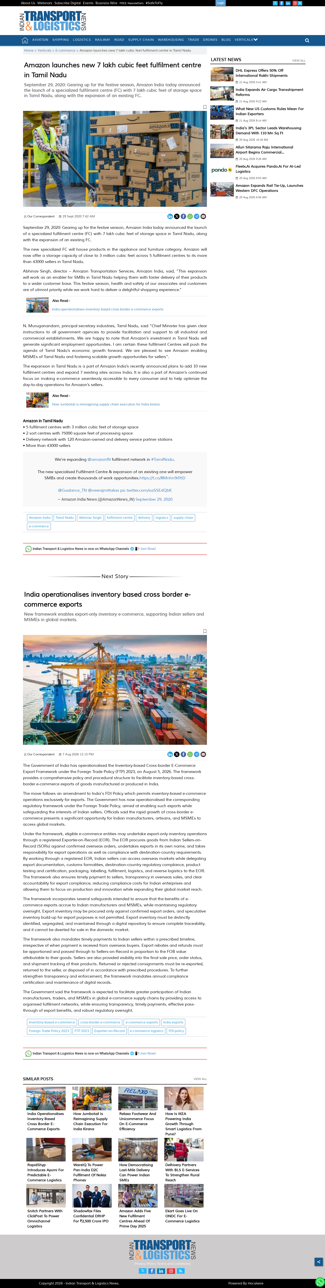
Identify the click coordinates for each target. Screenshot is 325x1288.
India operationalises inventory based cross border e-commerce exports (107, 309)
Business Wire (106, 3)
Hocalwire (256, 1283)
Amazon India (39, 518)
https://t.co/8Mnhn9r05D (162, 478)
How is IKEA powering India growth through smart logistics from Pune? (183, 1124)
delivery (144, 518)
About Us (28, 3)
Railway (102, 40)
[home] (25, 40)
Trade (193, 40)
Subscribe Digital (67, 3)
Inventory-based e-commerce (52, 1022)
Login (220, 3)
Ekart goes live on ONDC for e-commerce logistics (182, 1216)
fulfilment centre (120, 518)
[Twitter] (177, 216)
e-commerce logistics (146, 1031)
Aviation (40, 40)
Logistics (82, 40)
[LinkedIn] (170, 216)
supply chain (183, 518)
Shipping (60, 40)
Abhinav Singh (90, 518)
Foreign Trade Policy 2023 (49, 1031)
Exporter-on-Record (109, 1031)
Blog (226, 40)
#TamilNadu (162, 459)
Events (88, 3)
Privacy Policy (145, 1264)
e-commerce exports (142, 1022)
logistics (162, 518)
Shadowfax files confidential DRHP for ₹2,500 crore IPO (91, 1216)
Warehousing (171, 40)
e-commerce (39, 526)
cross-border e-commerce (100, 1022)
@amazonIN (99, 459)
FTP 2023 (82, 1031)
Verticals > (46, 51)
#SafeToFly (154, 3)
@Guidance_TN (72, 490)
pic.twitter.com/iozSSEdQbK (146, 490)
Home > (31, 51)
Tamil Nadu (65, 518)
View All (200, 1079)
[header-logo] (53, 21)
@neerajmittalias (103, 490)
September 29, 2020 (154, 499)
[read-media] (37, 310)
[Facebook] (183, 216)
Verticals (244, 40)
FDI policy (176, 1031)
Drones (210, 40)
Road (119, 40)
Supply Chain (141, 40)
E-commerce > (67, 51)
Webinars (44, 3)
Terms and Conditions (174, 1264)
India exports (173, 1022)
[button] (115, 108)
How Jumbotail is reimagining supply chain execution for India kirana (106, 404)
